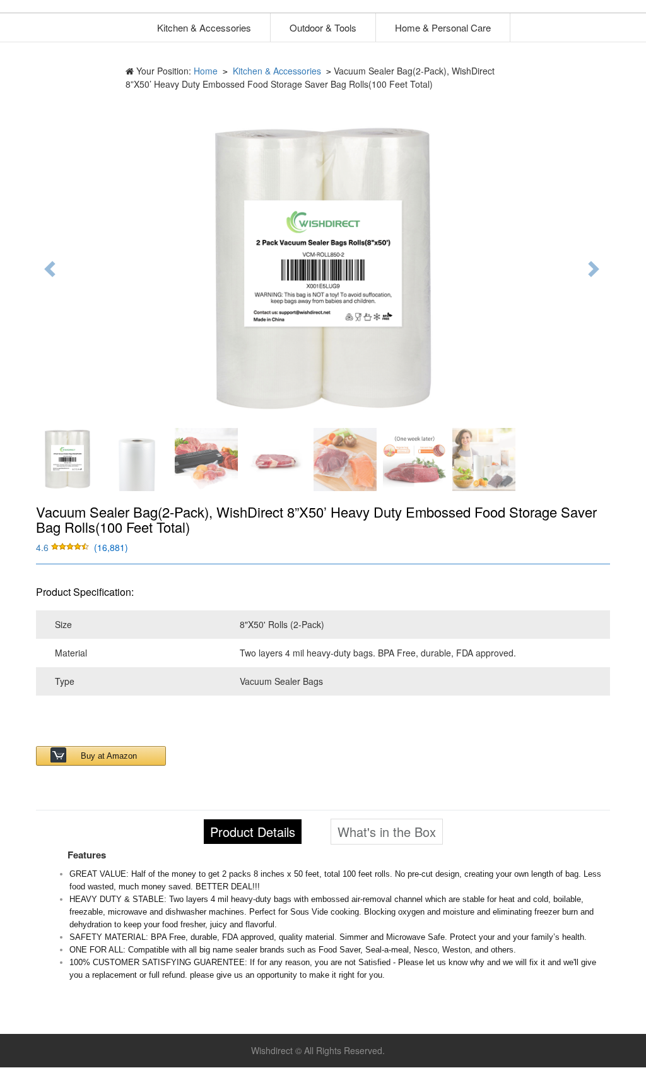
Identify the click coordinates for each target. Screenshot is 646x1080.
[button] (63, 547)
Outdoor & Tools (323, 27)
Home (206, 70)
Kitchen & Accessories (204, 27)
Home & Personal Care (443, 27)
